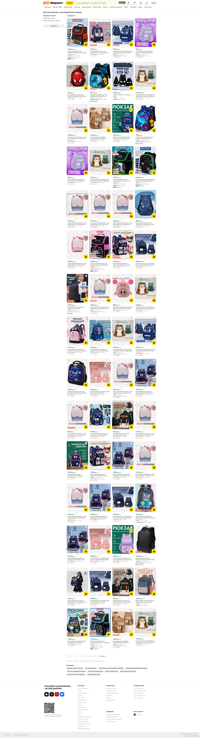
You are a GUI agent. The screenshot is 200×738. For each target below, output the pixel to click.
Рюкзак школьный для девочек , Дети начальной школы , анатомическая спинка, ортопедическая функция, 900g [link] (77, 138)
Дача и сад (80, 712)
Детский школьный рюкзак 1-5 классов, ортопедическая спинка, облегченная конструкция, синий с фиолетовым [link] (121, 264)
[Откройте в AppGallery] (57, 696)
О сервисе (109, 695)
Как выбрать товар (111, 688)
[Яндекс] (196, 736)
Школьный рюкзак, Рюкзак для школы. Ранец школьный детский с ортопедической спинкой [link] (100, 392)
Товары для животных (83, 721)
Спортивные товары (83, 719)
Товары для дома (82, 702)
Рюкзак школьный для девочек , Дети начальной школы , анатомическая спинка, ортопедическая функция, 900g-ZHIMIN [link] (77, 223)
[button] (71, 15)
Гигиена (80, 695)
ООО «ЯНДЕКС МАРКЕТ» (191, 733)
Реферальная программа (140, 690)
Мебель (80, 690)
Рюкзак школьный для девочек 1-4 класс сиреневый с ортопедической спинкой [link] (122, 559)
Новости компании (138, 688)
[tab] (47, 7)
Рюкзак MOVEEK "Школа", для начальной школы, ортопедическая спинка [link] (99, 52)
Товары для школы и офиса (84, 716)
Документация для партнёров (114, 719)
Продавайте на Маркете (112, 716)
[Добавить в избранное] (86, 20)
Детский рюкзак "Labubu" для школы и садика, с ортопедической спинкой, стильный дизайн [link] (123, 307)
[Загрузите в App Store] (46, 696)
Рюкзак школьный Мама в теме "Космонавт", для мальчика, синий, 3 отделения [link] (145, 223)
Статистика (7, 734)
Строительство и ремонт (84, 723)
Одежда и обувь (82, 700)
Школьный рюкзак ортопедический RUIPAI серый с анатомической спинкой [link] (145, 601)
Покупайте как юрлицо (112, 693)
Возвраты (108, 698)
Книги (79, 714)
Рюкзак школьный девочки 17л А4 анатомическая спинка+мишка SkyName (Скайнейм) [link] (99, 95)
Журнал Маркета (110, 700)
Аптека (79, 705)
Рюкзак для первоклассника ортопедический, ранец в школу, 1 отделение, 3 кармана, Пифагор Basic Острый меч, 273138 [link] (122, 180)
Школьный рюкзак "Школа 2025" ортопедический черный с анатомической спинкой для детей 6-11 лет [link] (122, 434)
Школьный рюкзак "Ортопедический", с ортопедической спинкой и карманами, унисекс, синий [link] (100, 601)
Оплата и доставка (111, 690)
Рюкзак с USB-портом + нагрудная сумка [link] (121, 95)
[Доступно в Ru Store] (62, 696)
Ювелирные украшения (84, 728)
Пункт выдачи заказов (139, 695)
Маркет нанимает (138, 698)
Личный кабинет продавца (113, 714)
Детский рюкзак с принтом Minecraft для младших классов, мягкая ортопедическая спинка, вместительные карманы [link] (77, 642)
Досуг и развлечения (83, 688)
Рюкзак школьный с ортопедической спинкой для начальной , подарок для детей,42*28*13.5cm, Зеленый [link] (145, 95)
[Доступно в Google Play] (52, 696)
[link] (75, 668)
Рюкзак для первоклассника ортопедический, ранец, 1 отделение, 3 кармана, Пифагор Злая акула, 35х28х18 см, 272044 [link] (100, 642)
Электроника (81, 698)
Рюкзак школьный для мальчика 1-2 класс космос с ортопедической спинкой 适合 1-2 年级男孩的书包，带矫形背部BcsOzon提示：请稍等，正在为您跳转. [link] (100, 434)
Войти (154, 3)
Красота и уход (81, 707)
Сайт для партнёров (111, 721)
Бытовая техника (82, 693)
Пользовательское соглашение (20, 734)
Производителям (138, 693)
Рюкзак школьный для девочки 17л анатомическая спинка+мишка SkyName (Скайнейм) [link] (144, 138)
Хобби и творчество (83, 709)
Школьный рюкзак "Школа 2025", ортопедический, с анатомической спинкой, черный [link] (122, 601)
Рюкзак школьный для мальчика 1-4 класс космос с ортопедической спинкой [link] (122, 138)
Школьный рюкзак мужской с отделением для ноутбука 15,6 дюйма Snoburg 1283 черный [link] (145, 559)
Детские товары (82, 726)
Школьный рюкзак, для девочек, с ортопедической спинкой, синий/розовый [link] (144, 392)
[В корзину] (86, 44)
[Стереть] (114, 3)
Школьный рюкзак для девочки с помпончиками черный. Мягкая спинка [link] (145, 517)
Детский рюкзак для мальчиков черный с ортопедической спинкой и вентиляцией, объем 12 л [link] (77, 95)
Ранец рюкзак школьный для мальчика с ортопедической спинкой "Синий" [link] (122, 52)
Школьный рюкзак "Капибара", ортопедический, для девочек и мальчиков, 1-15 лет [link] (98, 138)
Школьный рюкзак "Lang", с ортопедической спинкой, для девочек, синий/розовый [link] (75, 475)
